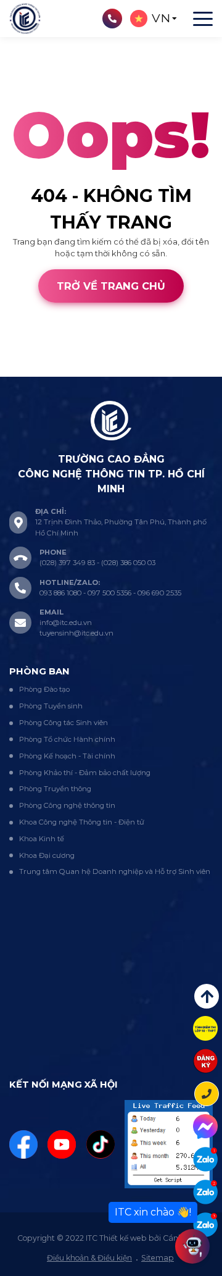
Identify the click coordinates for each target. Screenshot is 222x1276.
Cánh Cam (88, 370)
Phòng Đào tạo (44, 689)
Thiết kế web (25, 370)
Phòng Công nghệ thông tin (67, 805)
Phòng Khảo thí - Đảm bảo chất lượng (84, 772)
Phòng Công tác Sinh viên (63, 722)
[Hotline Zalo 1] (205, 1159)
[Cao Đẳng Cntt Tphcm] (205, 1224)
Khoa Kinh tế (41, 838)
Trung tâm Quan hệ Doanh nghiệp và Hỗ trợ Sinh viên (114, 871)
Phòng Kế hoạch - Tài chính (67, 756)
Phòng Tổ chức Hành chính (67, 739)
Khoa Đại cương (47, 855)
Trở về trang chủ (111, 286)
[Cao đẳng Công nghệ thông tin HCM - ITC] (205, 1192)
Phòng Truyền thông (55, 788)
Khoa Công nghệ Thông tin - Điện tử (81, 822)
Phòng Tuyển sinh (51, 706)
